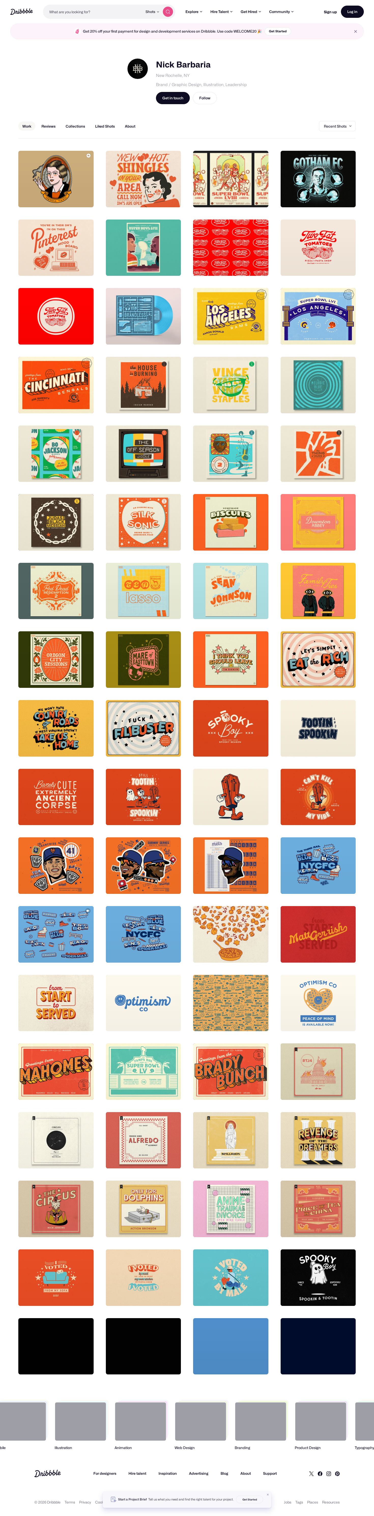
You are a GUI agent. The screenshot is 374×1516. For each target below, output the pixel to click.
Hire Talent (219, 11)
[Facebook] (320, 1473)
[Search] (168, 12)
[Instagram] (328, 1473)
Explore (191, 11)
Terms (70, 1502)
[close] (355, 31)
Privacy (85, 1502)
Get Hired (249, 11)
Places (312, 1502)
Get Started (278, 31)
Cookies (102, 1502)
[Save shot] (74, 198)
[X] (311, 1473)
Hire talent (137, 1473)
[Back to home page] (21, 11)
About (245, 1473)
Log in (352, 11)
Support (270, 1473)
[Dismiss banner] (267, 1494)
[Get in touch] (64, 198)
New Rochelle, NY (173, 75)
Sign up (330, 12)
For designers (104, 1473)
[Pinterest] (337, 1473)
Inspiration (168, 1473)
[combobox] (92, 12)
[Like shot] (84, 198)
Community (279, 11)
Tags (299, 1502)
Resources (331, 1502)
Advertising (198, 1473)
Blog (224, 1473)
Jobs (287, 1502)
